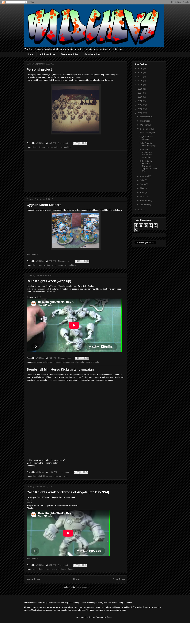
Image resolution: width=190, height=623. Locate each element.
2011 (140, 209)
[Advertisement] (75, 171)
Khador (42, 147)
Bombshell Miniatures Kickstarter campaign (60, 369)
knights (56, 362)
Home (30, 54)
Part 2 (29, 503)
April (142, 192)
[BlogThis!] (77, 143)
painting (49, 147)
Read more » (32, 254)
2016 (140, 97)
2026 (140, 68)
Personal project (39, 69)
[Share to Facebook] (82, 143)
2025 (140, 72)
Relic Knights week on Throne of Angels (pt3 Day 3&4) (68, 492)
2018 (140, 89)
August (143, 176)
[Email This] (74, 143)
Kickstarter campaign (36, 289)
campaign (37, 362)
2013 (140, 109)
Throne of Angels (57, 286)
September (145, 129)
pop (72, 362)
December (145, 116)
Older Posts (119, 579)
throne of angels (92, 362)
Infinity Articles (47, 54)
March (143, 196)
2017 (140, 93)
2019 (140, 85)
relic (76, 362)
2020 (140, 80)
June (142, 184)
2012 (140, 113)
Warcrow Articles (69, 54)
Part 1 (29, 500)
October (144, 125)
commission (44, 265)
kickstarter (47, 362)
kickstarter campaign (57, 380)
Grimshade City (92, 54)
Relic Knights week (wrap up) (49, 281)
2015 (140, 101)
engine (60, 265)
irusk (35, 147)
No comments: (64, 261)
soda (82, 362)
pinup (66, 476)
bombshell (37, 476)
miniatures (64, 362)
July (142, 180)
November (145, 121)
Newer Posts (33, 579)
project (57, 147)
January (144, 204)
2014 (140, 105)
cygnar (54, 265)
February (144, 200)
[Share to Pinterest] (85, 143)
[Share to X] (79, 143)
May (142, 188)
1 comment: (63, 143)
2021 (140, 76)
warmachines (66, 147)
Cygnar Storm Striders (44, 205)
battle (35, 265)
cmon (35, 569)
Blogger (110, 617)
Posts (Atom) (81, 587)
